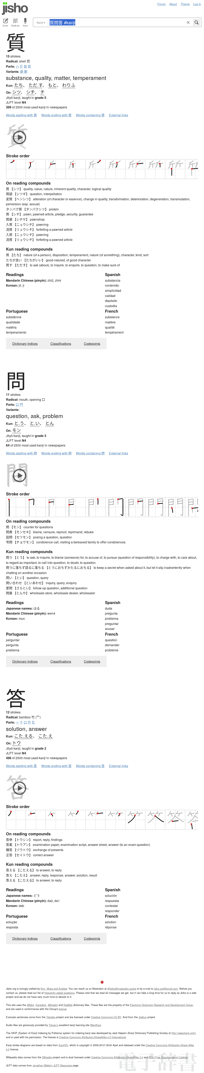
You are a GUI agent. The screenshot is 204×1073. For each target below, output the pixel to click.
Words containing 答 (90, 766)
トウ (16, 742)
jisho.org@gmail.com (166, 988)
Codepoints (92, 343)
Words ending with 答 (56, 766)
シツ (16, 92)
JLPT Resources (62, 1065)
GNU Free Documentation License (168, 1057)
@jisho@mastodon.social (121, 988)
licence (63, 1009)
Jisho (15, 8)
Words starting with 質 (21, 115)
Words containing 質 (90, 115)
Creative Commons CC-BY (106, 1017)
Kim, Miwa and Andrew (54, 988)
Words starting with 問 (21, 453)
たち (18, 85)
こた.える (23, 736)
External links (118, 115)
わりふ (68, 85)
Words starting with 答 (21, 766)
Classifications (60, 343)
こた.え (45, 736)
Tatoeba (50, 1017)
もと (52, 85)
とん (49, 423)
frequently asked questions (59, 993)
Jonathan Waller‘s (43, 1065)
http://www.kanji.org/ (183, 1033)
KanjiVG (63, 1045)
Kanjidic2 (41, 1005)
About (173, 4)
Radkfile (68, 1005)
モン (16, 430)
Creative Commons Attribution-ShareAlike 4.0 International (92, 1037)
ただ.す (35, 85)
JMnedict (53, 1005)
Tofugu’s (53, 1025)
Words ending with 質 (56, 115)
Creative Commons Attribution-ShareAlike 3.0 (117, 1057)
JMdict (30, 1005)
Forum (161, 4)
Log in (197, 4)
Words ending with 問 (56, 453)
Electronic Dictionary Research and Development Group (161, 1005)
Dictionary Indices (25, 343)
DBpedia (47, 1057)
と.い (35, 423)
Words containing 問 (90, 453)
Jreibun (142, 1017)
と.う (19, 423)
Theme (185, 4)
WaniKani (95, 1025)
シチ (30, 92)
